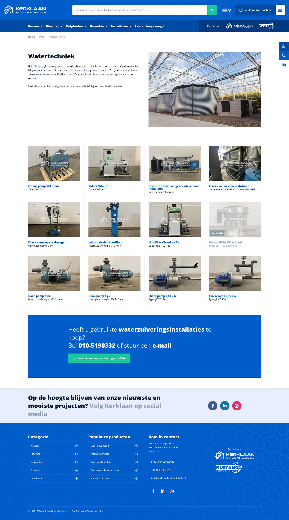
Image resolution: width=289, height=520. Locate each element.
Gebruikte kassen (100, 445)
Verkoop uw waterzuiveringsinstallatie (102, 358)
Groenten (97, 26)
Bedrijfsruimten (100, 478)
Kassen (33, 26)
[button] (280, 10)
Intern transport (100, 453)
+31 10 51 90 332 (160, 469)
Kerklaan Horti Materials (25, 9)
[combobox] (144, 10)
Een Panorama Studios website (87, 511)
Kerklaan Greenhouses (239, 26)
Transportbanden (101, 462)
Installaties (119, 26)
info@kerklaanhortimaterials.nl (168, 478)
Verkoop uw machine (258, 10)
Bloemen (52, 26)
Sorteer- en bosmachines (105, 470)
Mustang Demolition (267, 26)
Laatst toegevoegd (149, 26)
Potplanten (74, 26)
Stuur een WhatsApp (162, 461)
